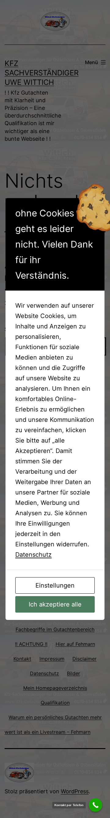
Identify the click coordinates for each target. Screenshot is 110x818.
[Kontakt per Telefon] (95, 805)
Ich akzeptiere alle (55, 604)
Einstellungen (55, 585)
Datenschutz (33, 554)
